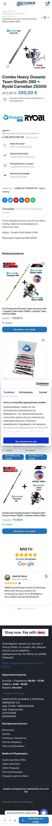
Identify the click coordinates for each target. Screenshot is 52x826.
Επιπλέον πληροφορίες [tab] (30, 208)
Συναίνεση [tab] (9, 392)
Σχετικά (6, 734)
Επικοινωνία (8, 730)
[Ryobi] (35, 118)
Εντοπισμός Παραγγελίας (14, 738)
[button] (7, 66)
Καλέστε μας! (32, 137)
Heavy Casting (8, 16)
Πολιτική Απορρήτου (12, 742)
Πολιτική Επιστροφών (12, 772)
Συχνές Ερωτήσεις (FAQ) (14, 760)
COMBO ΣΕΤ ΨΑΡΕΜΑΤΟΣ (13, 14)
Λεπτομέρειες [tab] (26, 392)
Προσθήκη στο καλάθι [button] (24, 329)
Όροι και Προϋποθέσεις (13, 746)
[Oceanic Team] (13, 118)
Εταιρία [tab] (6, 212)
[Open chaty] (44, 813)
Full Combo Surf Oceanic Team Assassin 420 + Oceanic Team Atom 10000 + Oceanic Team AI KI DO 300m (24, 311)
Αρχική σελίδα (8, 11)
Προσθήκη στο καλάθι (35, 820)
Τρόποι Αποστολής (11, 764)
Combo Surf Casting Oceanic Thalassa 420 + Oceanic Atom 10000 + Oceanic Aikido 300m (24, 514)
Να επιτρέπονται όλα (26, 441)
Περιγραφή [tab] (8, 208)
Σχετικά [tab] (43, 392)
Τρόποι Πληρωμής (10, 768)
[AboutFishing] (25, 4)
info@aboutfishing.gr (13, 693)
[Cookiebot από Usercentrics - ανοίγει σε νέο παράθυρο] (37, 384)
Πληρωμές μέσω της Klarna (15, 776)
